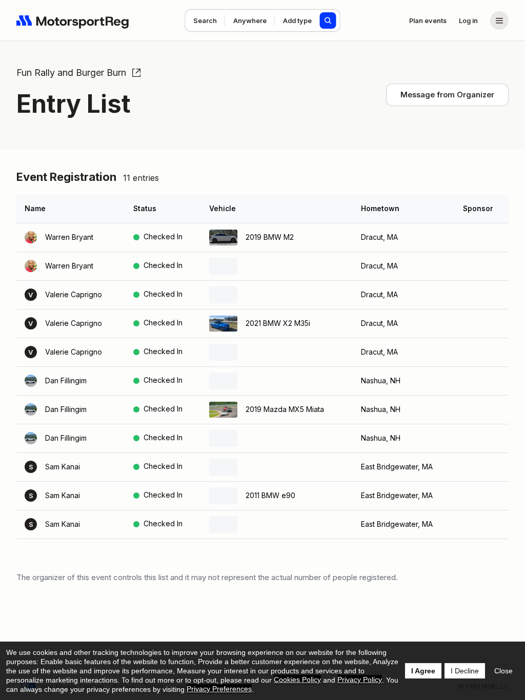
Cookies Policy (297, 679)
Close (503, 671)
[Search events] (328, 20)
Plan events (428, 20)
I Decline (465, 671)
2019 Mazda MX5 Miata (285, 409)
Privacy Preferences (219, 689)
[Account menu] (499, 20)
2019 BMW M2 (270, 237)
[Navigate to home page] (72, 20)
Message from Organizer (447, 94)
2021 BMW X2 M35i (278, 323)
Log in (468, 20)
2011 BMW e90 (270, 495)
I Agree (423, 671)
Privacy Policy (359, 679)
